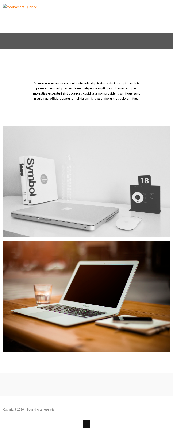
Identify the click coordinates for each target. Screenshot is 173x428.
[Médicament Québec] (26, 26)
